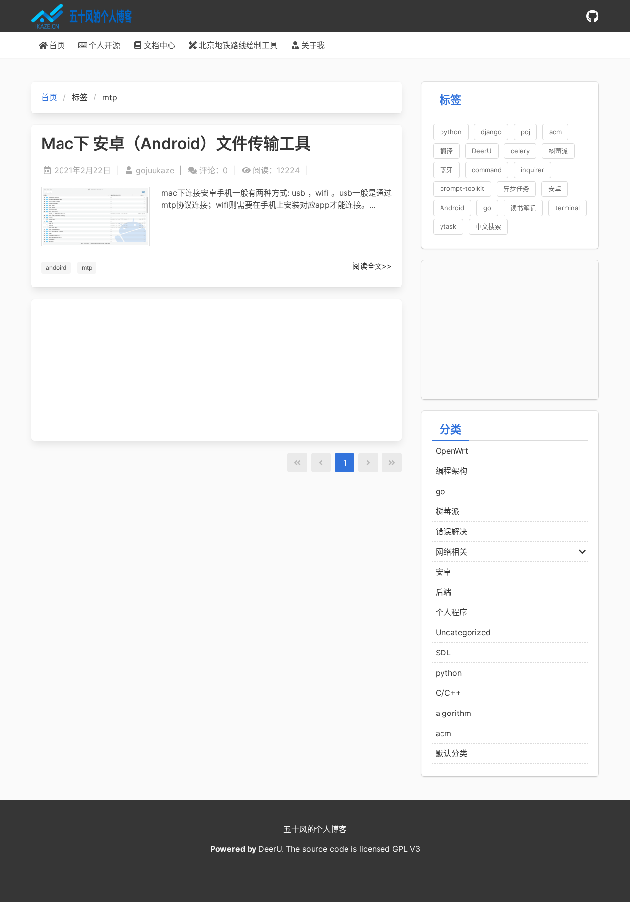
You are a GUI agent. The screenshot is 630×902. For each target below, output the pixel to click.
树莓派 (447, 511)
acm (443, 733)
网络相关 (451, 552)
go (440, 491)
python (449, 673)
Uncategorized (463, 632)
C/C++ (448, 693)
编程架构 (451, 471)
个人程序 (451, 612)
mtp (87, 267)
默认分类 (451, 753)
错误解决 (451, 531)
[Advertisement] (216, 370)
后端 (443, 592)
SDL (443, 652)
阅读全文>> (372, 266)
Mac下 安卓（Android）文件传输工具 (176, 144)
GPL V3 (406, 849)
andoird (56, 267)
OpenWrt (452, 451)
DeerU (270, 849)
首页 (49, 97)
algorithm (453, 713)
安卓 (443, 572)
